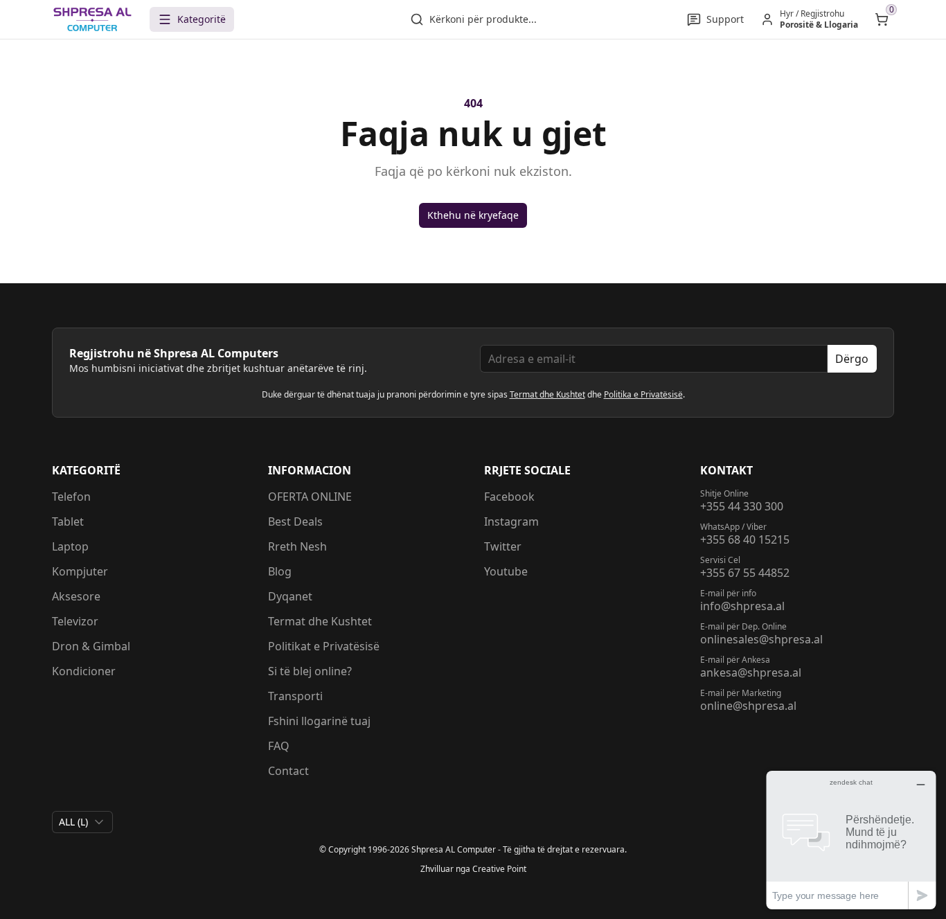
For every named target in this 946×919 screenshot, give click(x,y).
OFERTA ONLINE (310, 496)
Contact (288, 770)
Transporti (295, 696)
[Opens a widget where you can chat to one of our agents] (851, 839)
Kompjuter (80, 571)
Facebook (509, 496)
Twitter (502, 546)
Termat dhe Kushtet (547, 394)
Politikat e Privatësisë (324, 646)
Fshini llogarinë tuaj (319, 721)
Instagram (511, 521)
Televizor (75, 621)
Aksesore (76, 596)
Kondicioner (84, 671)
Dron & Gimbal (91, 646)
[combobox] (82, 822)
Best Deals (295, 521)
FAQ (278, 745)
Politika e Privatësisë (643, 394)
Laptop (70, 546)
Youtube (506, 571)
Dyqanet (290, 596)
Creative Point (499, 869)
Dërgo (851, 358)
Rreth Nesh (297, 546)
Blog (280, 571)
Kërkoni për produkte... (483, 19)
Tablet (68, 521)
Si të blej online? (310, 671)
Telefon (71, 496)
